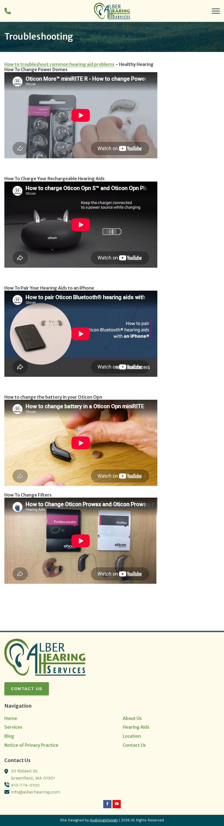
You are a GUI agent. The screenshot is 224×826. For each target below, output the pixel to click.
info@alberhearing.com (35, 792)
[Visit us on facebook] (107, 804)
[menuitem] (52, 718)
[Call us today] (7, 11)
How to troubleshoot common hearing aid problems (59, 64)
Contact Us (26, 688)
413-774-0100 (25, 785)
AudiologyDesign (104, 820)
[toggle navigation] (216, 11)
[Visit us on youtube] (117, 804)
